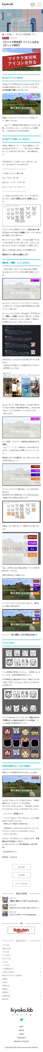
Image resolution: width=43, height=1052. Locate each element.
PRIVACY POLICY (21, 1042)
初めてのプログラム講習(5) (12, 975)
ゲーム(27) (6, 955)
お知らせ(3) (6, 948)
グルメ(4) (5, 952)
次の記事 (21, 875)
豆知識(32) (6, 996)
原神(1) (5, 979)
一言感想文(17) (7, 969)
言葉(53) (5, 992)
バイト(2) (5, 965)
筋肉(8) (5, 989)
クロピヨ (13, 857)
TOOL (21, 1034)
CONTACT (21, 1038)
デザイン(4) (6, 958)
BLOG (9, 34)
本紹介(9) (5, 986)
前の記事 (21, 867)
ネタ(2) (5, 962)
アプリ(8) (5, 945)
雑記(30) (5, 999)
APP (21, 1027)
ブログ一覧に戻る (21, 884)
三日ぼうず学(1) (8, 972)
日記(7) (5, 982)
